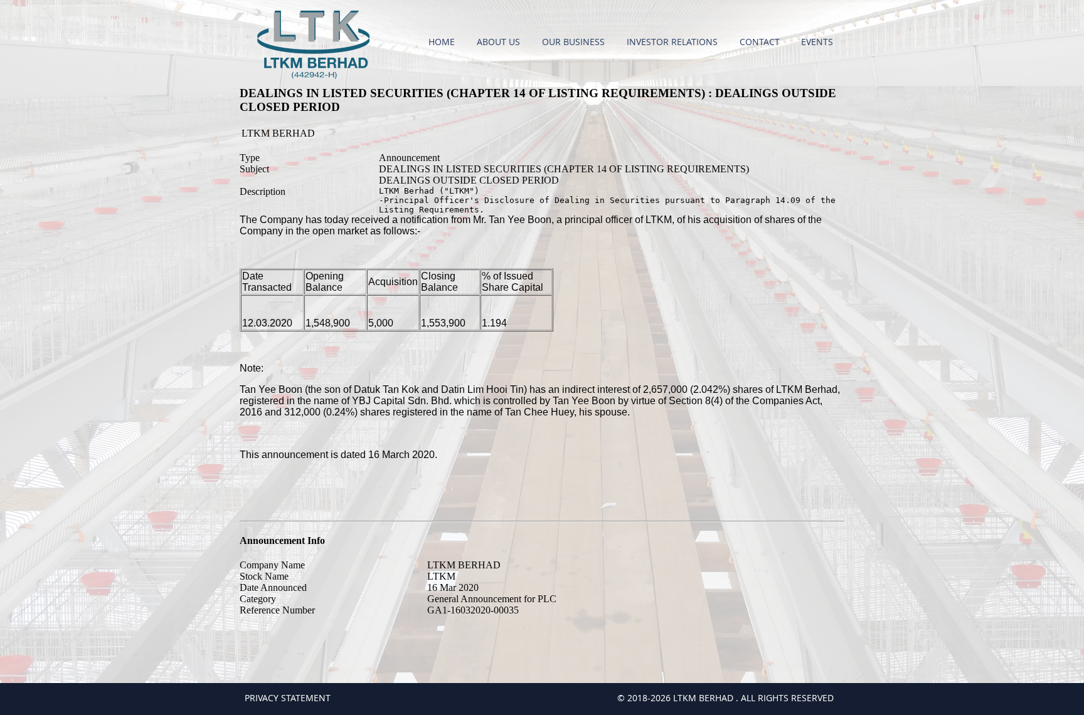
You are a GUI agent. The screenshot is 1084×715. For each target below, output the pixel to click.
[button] (500, 42)
